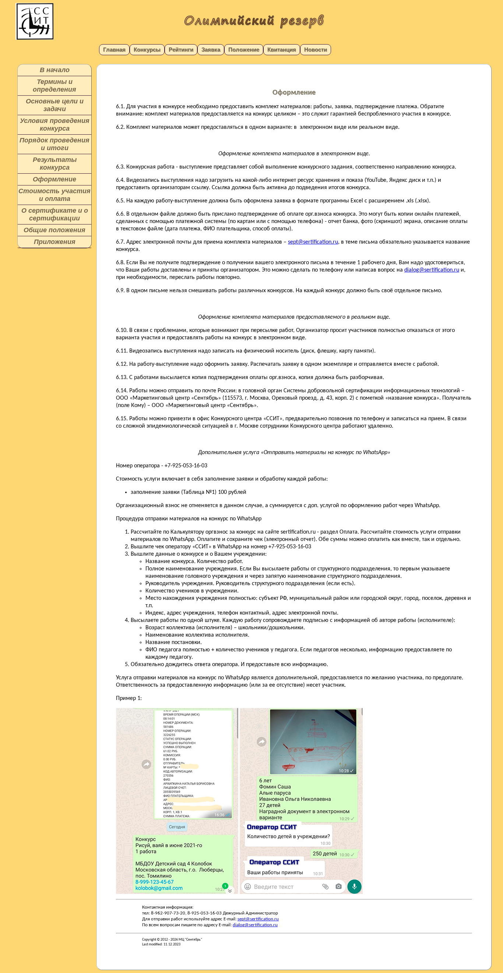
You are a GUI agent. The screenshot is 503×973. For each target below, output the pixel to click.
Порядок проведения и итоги (54, 144)
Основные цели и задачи (55, 105)
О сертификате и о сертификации (54, 214)
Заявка (210, 49)
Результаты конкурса (55, 163)
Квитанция (281, 49)
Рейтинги (181, 49)
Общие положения (54, 230)
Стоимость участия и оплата (54, 194)
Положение (243, 49)
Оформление (54, 179)
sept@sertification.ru (313, 242)
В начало (55, 70)
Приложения (54, 241)
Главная (114, 49)
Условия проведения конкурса (54, 124)
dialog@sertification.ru (431, 270)
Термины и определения (54, 85)
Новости (315, 49)
